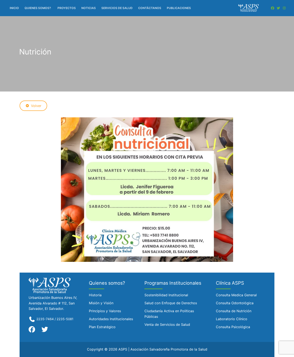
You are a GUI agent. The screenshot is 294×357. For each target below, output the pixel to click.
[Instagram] (284, 8)
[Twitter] (278, 8)
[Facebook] (272, 8)
